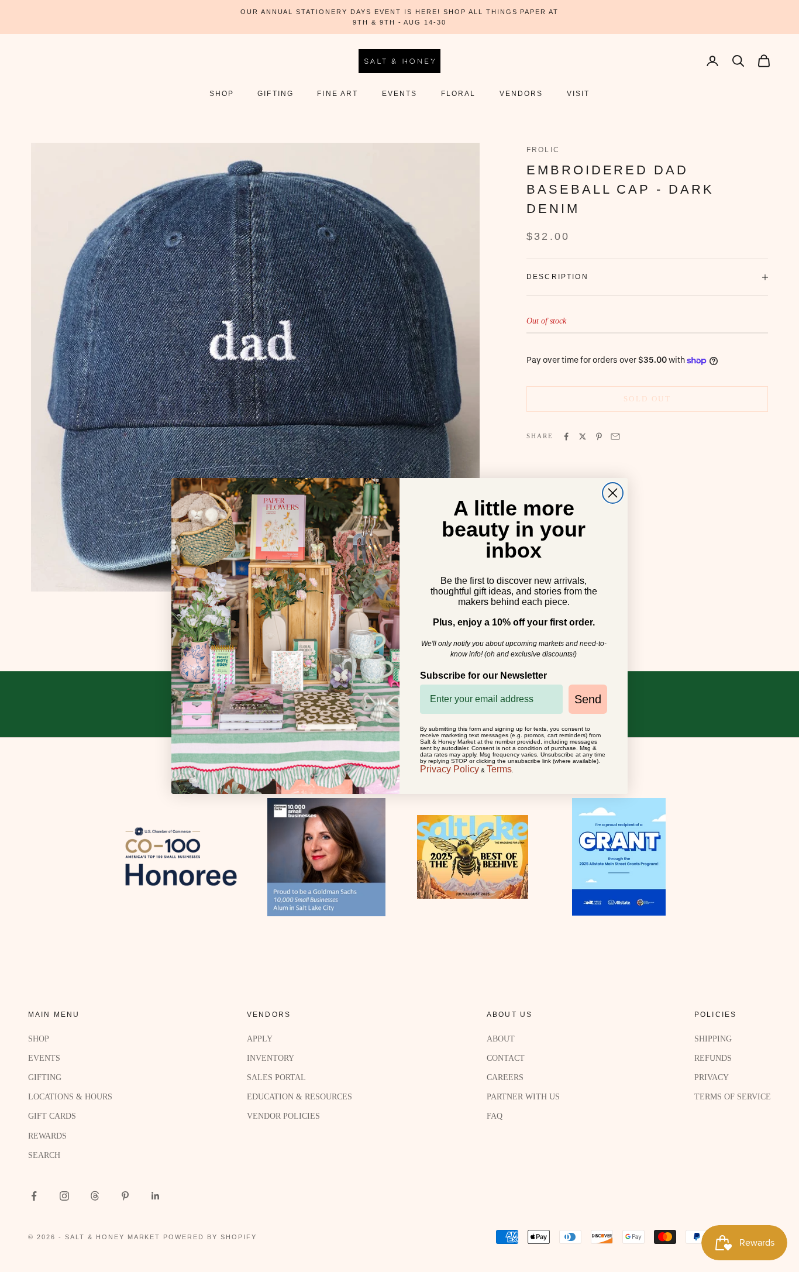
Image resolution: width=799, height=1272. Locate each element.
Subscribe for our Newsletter (483, 675)
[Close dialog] (612, 493)
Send (587, 699)
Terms (499, 769)
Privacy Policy (449, 769)
